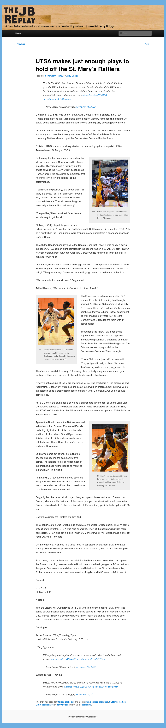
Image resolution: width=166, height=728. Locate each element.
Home (18, 33)
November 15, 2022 (86, 106)
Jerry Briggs (72, 75)
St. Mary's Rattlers (117, 701)
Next (148, 43)
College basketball (65, 701)
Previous (19, 43)
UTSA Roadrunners (45, 704)
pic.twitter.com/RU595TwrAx (103, 686)
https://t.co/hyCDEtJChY (95, 94)
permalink (86, 704)
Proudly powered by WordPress (83, 716)
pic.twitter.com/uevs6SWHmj (90, 659)
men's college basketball (96, 701)
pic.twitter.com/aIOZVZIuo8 (57, 98)
